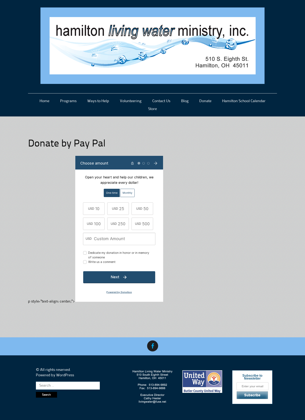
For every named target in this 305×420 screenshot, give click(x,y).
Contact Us (161, 101)
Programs (68, 101)
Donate (205, 101)
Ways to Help (98, 101)
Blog (185, 101)
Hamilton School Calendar (244, 101)
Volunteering (131, 101)
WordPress (65, 375)
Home (44, 101)
